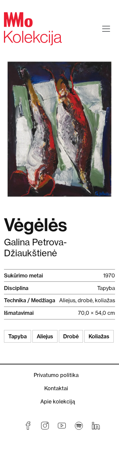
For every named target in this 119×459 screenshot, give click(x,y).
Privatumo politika (56, 375)
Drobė (71, 336)
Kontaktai (56, 388)
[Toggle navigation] (106, 28)
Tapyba (17, 336)
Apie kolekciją (57, 401)
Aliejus (45, 336)
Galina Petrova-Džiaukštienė (35, 248)
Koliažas (99, 336)
